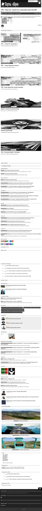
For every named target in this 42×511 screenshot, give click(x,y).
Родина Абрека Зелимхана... (21, 420)
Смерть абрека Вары (7, 208)
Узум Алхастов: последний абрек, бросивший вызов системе (14, 205)
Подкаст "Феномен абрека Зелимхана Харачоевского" (11, 298)
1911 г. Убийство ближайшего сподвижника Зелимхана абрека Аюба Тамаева (17, 186)
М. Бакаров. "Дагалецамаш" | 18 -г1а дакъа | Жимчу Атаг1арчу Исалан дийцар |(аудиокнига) (20, 348)
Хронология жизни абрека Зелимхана (9, 173)
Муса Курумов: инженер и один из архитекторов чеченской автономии (17, 268)
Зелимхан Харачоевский (6, 130)
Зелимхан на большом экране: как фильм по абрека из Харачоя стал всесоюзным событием (22, 396)
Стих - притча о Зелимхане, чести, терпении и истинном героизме (17, 273)
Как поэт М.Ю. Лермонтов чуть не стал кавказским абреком (13, 211)
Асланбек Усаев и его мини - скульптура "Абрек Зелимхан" (16, 391)
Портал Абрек (23, 509)
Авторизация (3, 505)
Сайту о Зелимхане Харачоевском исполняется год (13, 224)
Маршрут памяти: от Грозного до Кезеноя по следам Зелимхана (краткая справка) (20, 400)
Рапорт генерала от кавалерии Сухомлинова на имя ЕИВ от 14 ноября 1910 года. (19, 199)
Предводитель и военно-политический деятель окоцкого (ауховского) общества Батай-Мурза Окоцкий (21, 234)
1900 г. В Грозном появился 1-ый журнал (10, 152)
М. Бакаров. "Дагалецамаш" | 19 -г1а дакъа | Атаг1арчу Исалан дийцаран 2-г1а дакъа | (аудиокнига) (20, 344)
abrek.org (39, 25)
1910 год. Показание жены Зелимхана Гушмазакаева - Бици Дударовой (17, 192)
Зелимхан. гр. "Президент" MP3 (7, 358)
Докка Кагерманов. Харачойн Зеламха (9, 179)
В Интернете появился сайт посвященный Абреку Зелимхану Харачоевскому (17, 217)
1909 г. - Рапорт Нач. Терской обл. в (9, 44)
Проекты (3, 389)
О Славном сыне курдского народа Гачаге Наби (14, 323)
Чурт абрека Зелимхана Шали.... (21, 449)
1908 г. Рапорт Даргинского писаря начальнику (12, 87)
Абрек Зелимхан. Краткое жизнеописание (10, 170)
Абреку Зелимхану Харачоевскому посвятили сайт (13, 221)
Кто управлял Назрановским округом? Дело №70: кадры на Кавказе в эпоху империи (19, 195)
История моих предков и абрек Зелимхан (13, 327)
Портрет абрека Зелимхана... (21, 435)
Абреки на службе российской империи (10, 109)
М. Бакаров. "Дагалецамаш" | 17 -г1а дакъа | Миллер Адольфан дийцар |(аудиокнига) (19, 352)
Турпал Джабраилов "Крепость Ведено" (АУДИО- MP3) (11, 301)
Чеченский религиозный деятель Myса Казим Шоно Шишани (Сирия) (16, 230)
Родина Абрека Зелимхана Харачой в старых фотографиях (16, 285)
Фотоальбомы (7, 11)
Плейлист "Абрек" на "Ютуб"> (6, 485)
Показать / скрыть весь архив (7, 462)
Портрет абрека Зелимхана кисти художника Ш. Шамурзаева (16, 289)
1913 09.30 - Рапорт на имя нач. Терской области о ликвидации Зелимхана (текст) (19, 362)
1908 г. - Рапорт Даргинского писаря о (10, 65)
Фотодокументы (13, 11)
